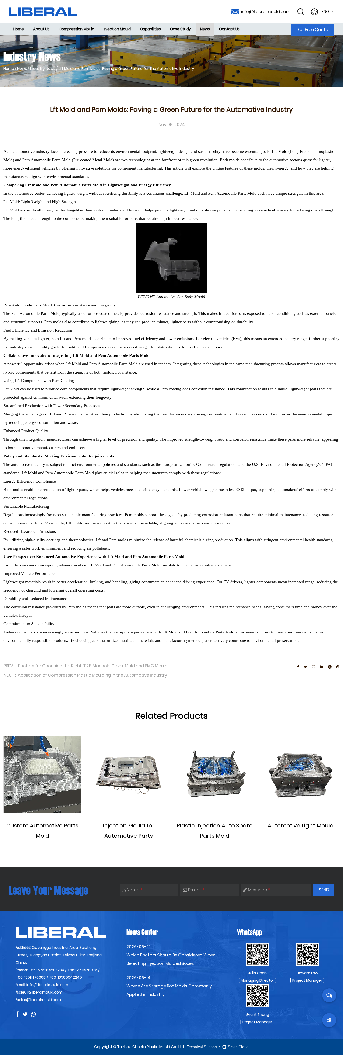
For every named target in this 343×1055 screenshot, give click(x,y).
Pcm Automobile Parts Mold (77, 185)
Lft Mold (33, 185)
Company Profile (46, 33)
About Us (41, 29)
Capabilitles (150, 29)
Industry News (42, 68)
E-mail (196, 890)
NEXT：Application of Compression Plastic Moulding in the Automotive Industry (85, 675)
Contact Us (229, 29)
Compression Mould (76, 29)
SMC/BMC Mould (72, 34)
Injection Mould (117, 29)
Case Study (180, 29)
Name (135, 890)
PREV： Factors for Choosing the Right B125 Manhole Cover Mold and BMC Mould (86, 666)
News (205, 29)
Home (18, 29)
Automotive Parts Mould (120, 34)
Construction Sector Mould (119, 33)
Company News (214, 34)
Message (259, 890)
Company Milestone (47, 34)
